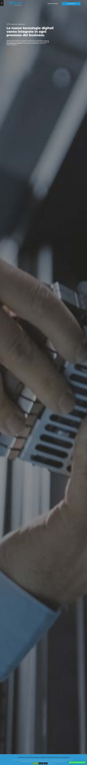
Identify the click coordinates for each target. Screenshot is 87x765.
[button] (77, 762)
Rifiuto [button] (45, 763)
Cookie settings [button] (51, 763)
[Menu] (2, 3)
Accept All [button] (35, 763)
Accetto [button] (40, 763)
